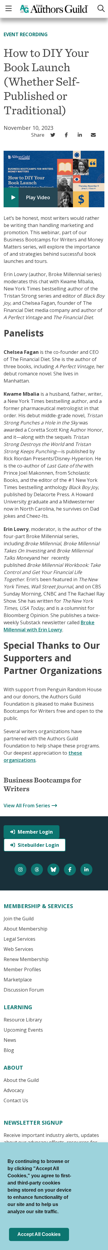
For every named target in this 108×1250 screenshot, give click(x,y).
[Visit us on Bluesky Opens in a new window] (54, 870)
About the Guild (21, 1080)
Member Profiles (22, 969)
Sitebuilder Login (38, 845)
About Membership (25, 928)
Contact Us (16, 1100)
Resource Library (23, 1019)
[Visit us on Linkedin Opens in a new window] (87, 870)
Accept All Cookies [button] (39, 1234)
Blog (9, 1050)
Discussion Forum (24, 989)
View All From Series (27, 805)
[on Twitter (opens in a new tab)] (54, 135)
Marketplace (18, 979)
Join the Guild (19, 918)
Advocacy (14, 1090)
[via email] (94, 135)
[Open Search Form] (99, 8)
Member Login (35, 832)
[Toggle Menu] (9, 8)
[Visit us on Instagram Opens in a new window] (21, 870)
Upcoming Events (23, 1030)
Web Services (18, 949)
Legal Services (19, 939)
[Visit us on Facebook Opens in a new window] (70, 870)
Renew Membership (26, 959)
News (10, 1040)
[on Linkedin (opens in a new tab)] (81, 135)
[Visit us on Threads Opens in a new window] (37, 870)
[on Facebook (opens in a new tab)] (67, 135)
